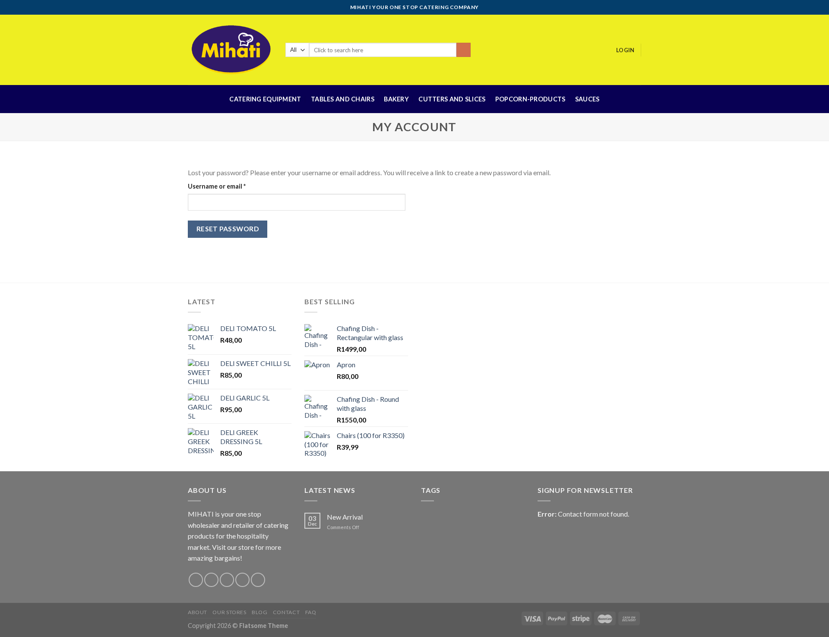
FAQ (310, 612)
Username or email (230, 186)
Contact (286, 612)
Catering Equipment (265, 99)
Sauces (587, 99)
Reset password (227, 229)
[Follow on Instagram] (211, 580)
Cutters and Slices (451, 99)
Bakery (396, 99)
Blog (259, 612)
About (197, 612)
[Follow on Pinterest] (258, 580)
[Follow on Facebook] (196, 580)
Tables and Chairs (342, 99)
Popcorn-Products (530, 99)
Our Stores (229, 612)
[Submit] (463, 50)
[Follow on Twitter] (227, 580)
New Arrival (345, 517)
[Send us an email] (242, 580)
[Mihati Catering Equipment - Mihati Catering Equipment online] (230, 50)
